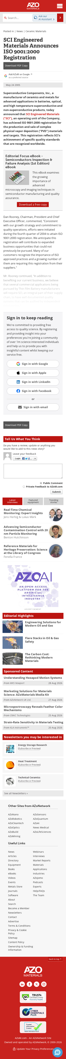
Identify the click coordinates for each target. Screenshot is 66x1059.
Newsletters (15, 912)
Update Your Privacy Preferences (35, 1048)
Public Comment (53, 483)
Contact (12, 917)
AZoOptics (14, 827)
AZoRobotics (15, 818)
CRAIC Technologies (20, 715)
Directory (13, 860)
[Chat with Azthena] (57, 1052)
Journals (12, 890)
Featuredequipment (33, 501)
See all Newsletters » (16, 793)
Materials (38, 864)
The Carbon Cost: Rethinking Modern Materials (39, 657)
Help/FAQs (39, 890)
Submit (56, 491)
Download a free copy (33, 204)
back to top (54, 959)
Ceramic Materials (36, 31)
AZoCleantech (16, 823)
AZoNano (13, 814)
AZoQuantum (40, 818)
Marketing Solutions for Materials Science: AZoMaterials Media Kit (28, 692)
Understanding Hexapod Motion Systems (33, 678)
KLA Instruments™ (19, 727)
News (20, 31)
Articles (12, 856)
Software (13, 895)
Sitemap (12, 937)
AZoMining (14, 836)
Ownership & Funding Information (20, 948)
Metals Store (15, 886)
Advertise (13, 921)
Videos (12, 877)
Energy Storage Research (32, 745)
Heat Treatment (27, 761)
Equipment (14, 864)
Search (12, 904)
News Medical (41, 827)
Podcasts (38, 882)
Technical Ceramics (29, 777)
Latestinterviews (12, 501)
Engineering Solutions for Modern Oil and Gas (43, 623)
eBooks (12, 873)
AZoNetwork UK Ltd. (20, 699)
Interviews (39, 856)
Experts (37, 886)
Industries (39, 873)
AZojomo (38, 877)
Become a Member (18, 908)
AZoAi (36, 823)
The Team (38, 895)
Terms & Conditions (19, 925)
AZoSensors (39, 814)
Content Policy (16, 942)
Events (12, 882)
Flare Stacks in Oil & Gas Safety (42, 639)
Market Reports (41, 860)
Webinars (38, 851)
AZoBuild (13, 831)
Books (11, 869)
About (11, 899)
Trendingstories (53, 501)
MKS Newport (17, 683)
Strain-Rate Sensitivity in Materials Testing (33, 722)
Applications (40, 869)
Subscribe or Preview (29, 748)
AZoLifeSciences (42, 831)
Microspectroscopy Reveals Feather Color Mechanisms (33, 708)
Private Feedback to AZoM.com (44, 486)
